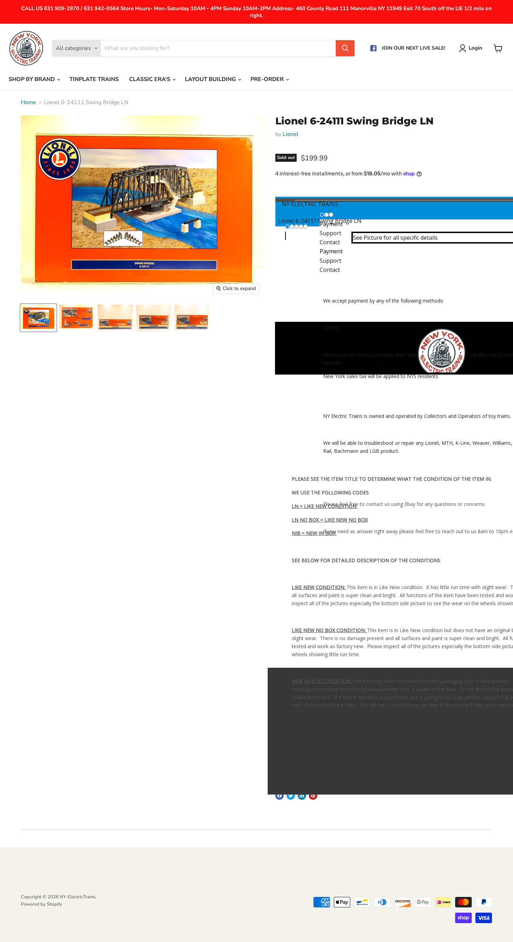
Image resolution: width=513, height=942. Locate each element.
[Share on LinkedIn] (302, 795)
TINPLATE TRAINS (94, 79)
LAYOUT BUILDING (211, 79)
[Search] (345, 48)
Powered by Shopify (41, 904)
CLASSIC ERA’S (150, 79)
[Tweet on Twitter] (291, 795)
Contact (330, 270)
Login (475, 47)
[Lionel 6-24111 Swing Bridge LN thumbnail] (38, 318)
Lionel (290, 134)
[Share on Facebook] (279, 795)
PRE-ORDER (268, 79)
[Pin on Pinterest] (313, 795)
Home (28, 102)
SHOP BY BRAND (32, 79)
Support (330, 261)
